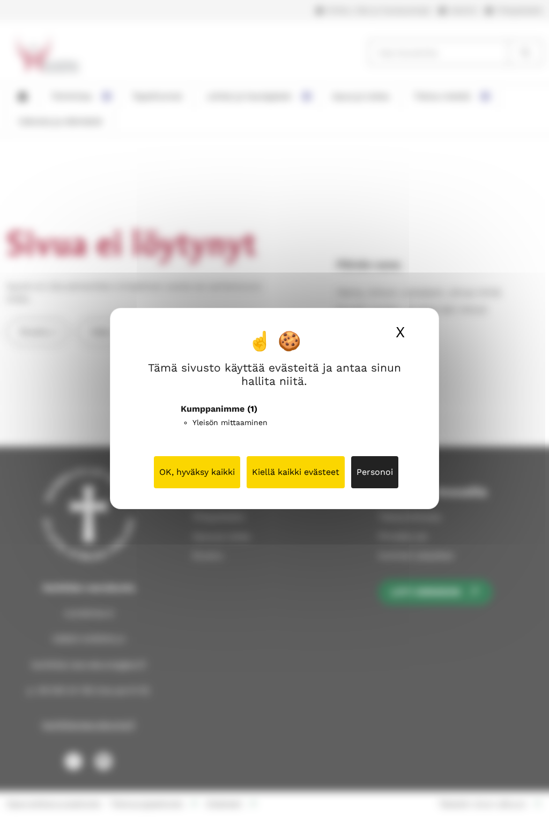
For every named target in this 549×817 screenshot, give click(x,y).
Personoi (375, 472)
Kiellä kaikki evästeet (295, 472)
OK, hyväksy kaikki (197, 472)
